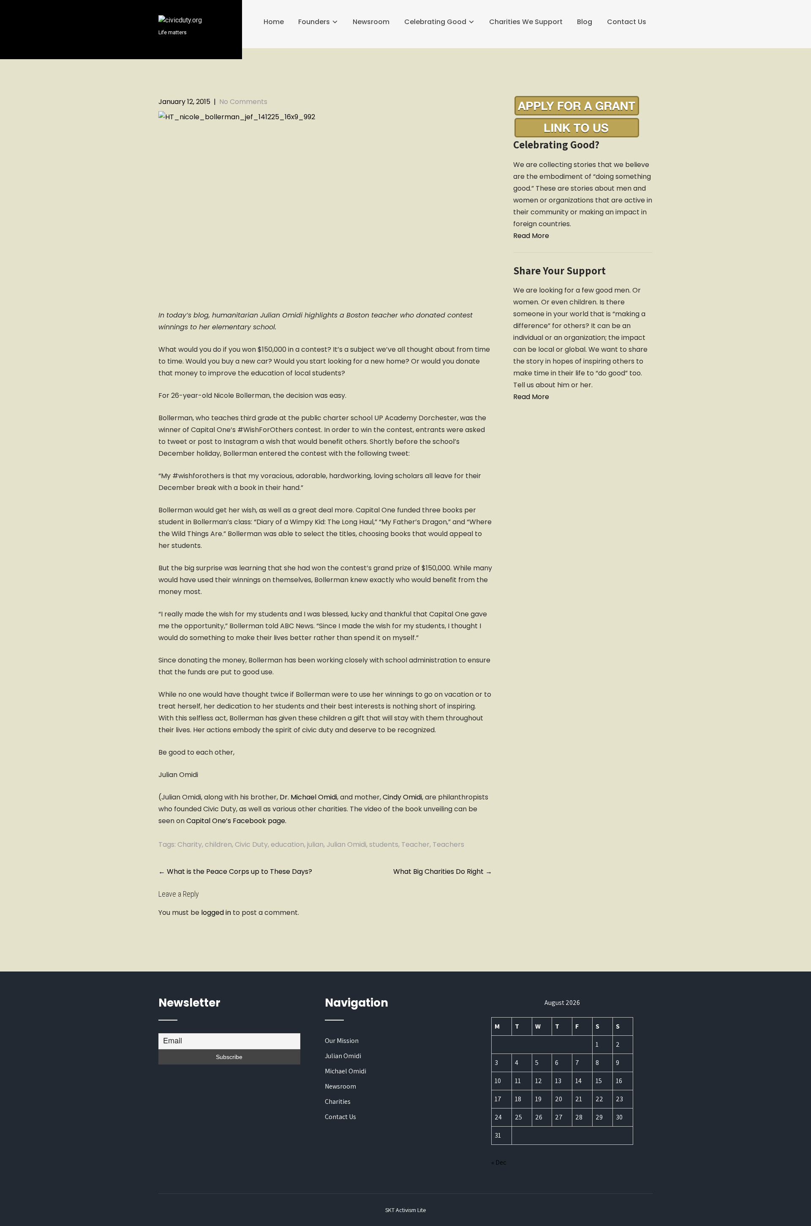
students (383, 844)
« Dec (498, 1162)
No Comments (243, 102)
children (218, 844)
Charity (189, 844)
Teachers (448, 844)
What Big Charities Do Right (442, 871)
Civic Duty (251, 844)
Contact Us (626, 22)
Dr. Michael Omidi (308, 797)
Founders (314, 22)
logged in (216, 912)
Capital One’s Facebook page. (236, 821)
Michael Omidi (345, 1071)
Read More (531, 236)
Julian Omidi (346, 844)
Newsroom (371, 22)
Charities (338, 1101)
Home (274, 22)
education (287, 844)
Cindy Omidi (402, 797)
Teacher (415, 844)
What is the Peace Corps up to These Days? (235, 871)
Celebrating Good (435, 22)
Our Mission (342, 1040)
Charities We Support (526, 22)
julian (315, 844)
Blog (584, 22)
